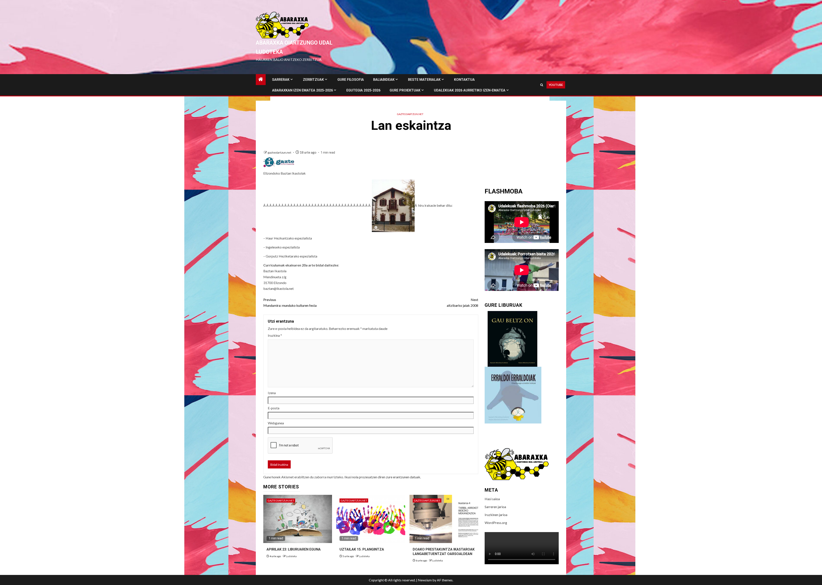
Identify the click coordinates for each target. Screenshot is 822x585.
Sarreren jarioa (495, 507)
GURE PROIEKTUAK (405, 90)
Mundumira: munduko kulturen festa (290, 302)
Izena (272, 393)
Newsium (425, 580)
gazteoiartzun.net (410, 114)
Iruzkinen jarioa (496, 515)
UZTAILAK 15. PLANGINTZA (362, 549)
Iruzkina (275, 335)
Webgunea (276, 423)
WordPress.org (496, 523)
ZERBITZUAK (313, 80)
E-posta (273, 408)
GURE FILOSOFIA (350, 80)
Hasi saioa (492, 499)
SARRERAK (280, 80)
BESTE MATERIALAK (424, 80)
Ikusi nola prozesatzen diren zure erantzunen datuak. (382, 477)
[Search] (541, 85)
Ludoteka (291, 556)
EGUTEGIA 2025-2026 (363, 90)
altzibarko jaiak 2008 (462, 302)
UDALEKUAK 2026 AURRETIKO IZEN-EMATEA (469, 90)
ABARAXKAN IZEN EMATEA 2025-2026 (302, 90)
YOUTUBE (556, 85)
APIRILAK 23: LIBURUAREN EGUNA (294, 549)
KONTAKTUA (464, 80)
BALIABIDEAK (384, 80)
